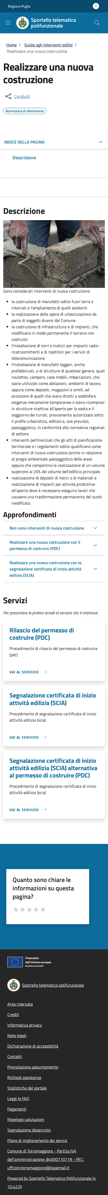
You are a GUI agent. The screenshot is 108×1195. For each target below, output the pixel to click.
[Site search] (97, 23)
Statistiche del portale (27, 1088)
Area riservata (20, 1004)
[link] (29, 672)
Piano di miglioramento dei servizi (37, 1140)
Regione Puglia (19, 6)
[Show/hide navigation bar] (8, 22)
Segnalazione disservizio (29, 1130)
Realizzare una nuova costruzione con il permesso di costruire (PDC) (44, 545)
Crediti (13, 1014)
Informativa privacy (24, 1025)
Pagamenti (16, 1109)
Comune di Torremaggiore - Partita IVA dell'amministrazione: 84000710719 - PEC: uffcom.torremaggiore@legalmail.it (45, 1159)
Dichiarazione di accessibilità (32, 1046)
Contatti (14, 1056)
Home (11, 45)
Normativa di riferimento (25, 110)
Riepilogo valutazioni (25, 1119)
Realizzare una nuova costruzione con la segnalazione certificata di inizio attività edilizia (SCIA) (45, 568)
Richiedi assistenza (24, 1077)
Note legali (16, 1035)
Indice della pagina (24, 142)
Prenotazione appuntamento (32, 1067)
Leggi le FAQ (18, 1098)
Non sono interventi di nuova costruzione (46, 528)
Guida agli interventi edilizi (48, 45)
